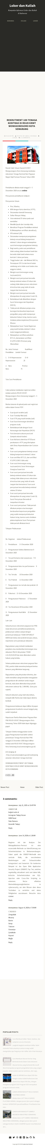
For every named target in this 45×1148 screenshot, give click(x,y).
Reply (10, 828)
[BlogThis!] (9, 775)
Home (22, 787)
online (24, 190)
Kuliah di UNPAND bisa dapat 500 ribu (24, 1075)
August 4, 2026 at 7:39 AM (27, 908)
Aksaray (11, 917)
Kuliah (23, 21)
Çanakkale (12, 932)
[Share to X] (11, 775)
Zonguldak (12, 914)
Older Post (39, 787)
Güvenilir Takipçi (14, 824)
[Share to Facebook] (13, 775)
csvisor (10, 896)
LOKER (14, 137)
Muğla (10, 938)
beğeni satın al (13, 812)
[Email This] (6, 775)
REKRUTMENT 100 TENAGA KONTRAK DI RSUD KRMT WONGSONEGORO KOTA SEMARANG (22, 124)
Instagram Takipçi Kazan (17, 815)
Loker (35, 21)
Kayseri (11, 935)
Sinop (10, 923)
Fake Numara (13, 821)
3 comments (25, 137)
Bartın (10, 920)
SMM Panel (12, 818)
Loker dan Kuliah (22, 5)
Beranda (11, 21)
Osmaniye (11, 929)
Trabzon (11, 926)
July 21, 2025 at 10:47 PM (27, 805)
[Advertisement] (22, 46)
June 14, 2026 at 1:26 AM (26, 835)
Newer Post (5, 787)
